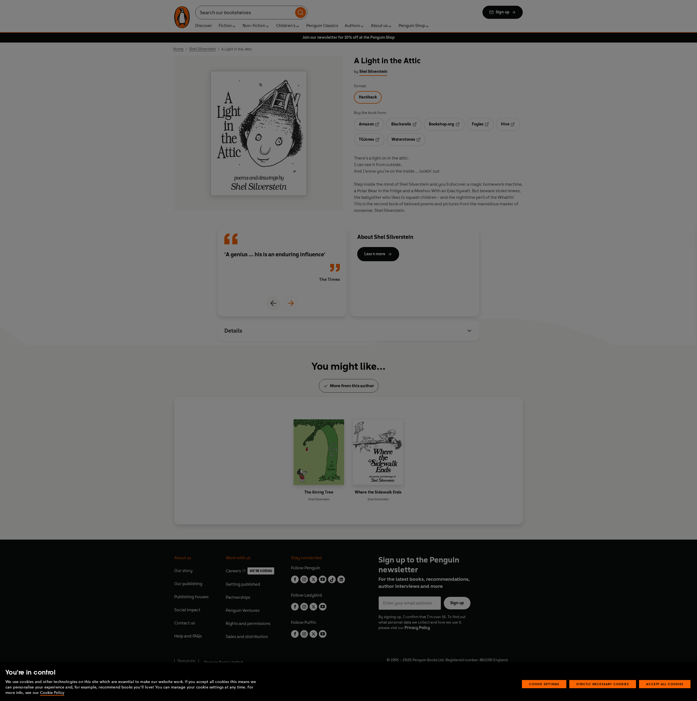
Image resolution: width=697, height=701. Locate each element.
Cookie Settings (544, 684)
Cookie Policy (52, 692)
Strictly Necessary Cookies (602, 684)
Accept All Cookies (664, 684)
